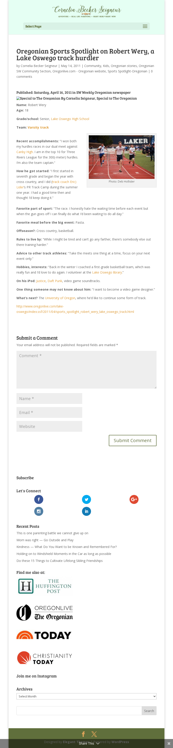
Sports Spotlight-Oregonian (127, 71)
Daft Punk (55, 281)
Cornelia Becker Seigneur (39, 66)
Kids (106, 66)
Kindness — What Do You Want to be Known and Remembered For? (66, 547)
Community (92, 66)
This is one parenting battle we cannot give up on (52, 533)
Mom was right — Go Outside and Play (44, 540)
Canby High (24, 152)
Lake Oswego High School (70, 119)
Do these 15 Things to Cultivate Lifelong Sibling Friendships (59, 561)
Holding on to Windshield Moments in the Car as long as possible (63, 554)
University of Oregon (60, 298)
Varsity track (38, 127)
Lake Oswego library (107, 272)
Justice (41, 281)
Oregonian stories (124, 66)
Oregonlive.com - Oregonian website (79, 71)
